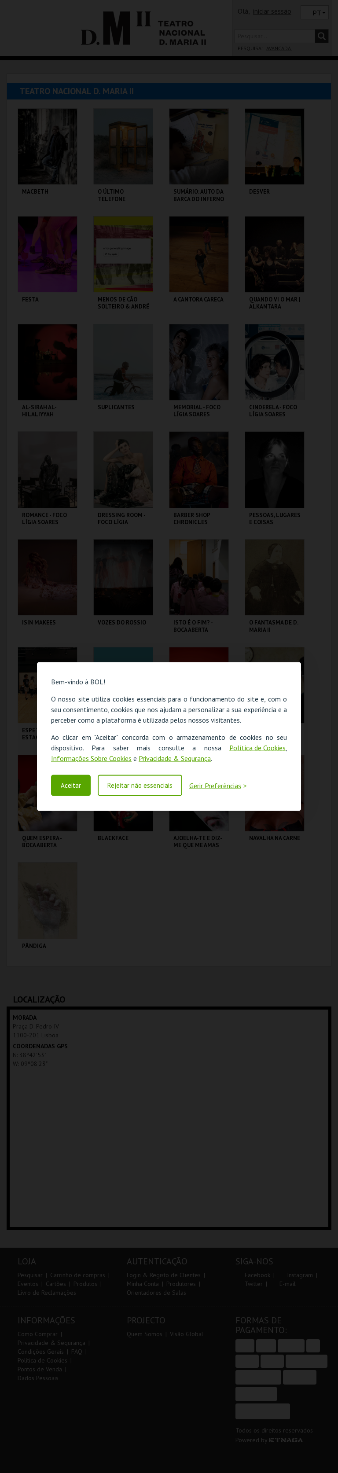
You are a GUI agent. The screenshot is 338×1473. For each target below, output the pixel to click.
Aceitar (71, 785)
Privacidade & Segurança (175, 757)
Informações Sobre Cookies (91, 757)
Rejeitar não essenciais (140, 785)
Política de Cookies (257, 747)
